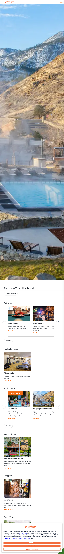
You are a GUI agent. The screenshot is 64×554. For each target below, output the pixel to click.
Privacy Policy (23, 533)
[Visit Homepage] (11, 2)
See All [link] (8, 340)
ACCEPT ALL (32, 543)
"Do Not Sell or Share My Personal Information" (17, 538)
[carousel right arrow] (58, 321)
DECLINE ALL (32, 546)
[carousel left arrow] (4, 321)
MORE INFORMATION (32, 549)
